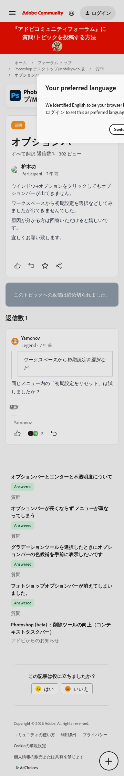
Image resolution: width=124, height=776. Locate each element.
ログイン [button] (55, 112)
